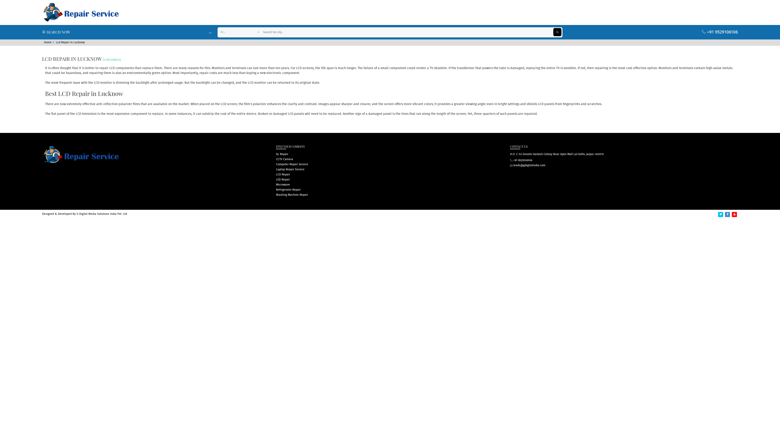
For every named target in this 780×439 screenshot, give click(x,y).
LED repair (283, 179)
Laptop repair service (290, 169)
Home (48, 42)
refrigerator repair (288, 190)
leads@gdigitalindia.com (528, 165)
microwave (283, 185)
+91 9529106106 (722, 32)
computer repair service (292, 164)
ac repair (282, 154)
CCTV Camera (284, 159)
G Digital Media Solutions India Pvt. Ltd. (102, 214)
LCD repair (283, 174)
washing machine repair (292, 195)
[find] (557, 32)
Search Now (58, 32)
